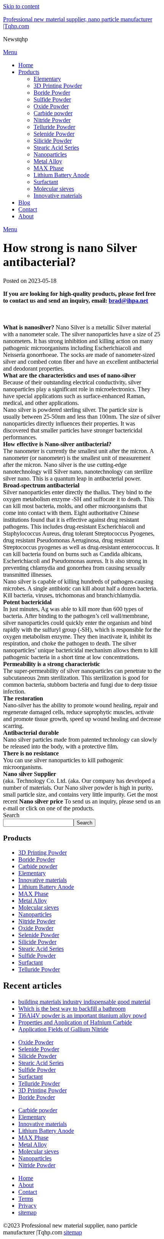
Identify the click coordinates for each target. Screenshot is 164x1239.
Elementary (47, 79)
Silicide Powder (53, 140)
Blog (24, 202)
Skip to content (21, 6)
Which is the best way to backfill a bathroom (71, 1008)
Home (25, 65)
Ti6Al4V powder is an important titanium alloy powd (82, 1015)
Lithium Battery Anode (61, 175)
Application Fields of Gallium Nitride (63, 1029)
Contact (27, 209)
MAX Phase (49, 168)
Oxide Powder (51, 106)
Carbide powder (53, 113)
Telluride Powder (54, 127)
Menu (10, 52)
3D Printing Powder (58, 85)
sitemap (27, 1212)
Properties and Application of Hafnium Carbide (75, 1022)
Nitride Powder (52, 120)
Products (28, 72)
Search (11, 815)
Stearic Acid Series (56, 147)
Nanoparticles (50, 154)
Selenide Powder (54, 134)
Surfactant (46, 182)
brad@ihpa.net (128, 300)
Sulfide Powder (52, 99)
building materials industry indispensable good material (84, 1002)
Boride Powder (52, 92)
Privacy (27, 1205)
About (26, 216)
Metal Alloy (48, 161)
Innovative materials (58, 195)
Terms (25, 1198)
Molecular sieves (54, 189)
